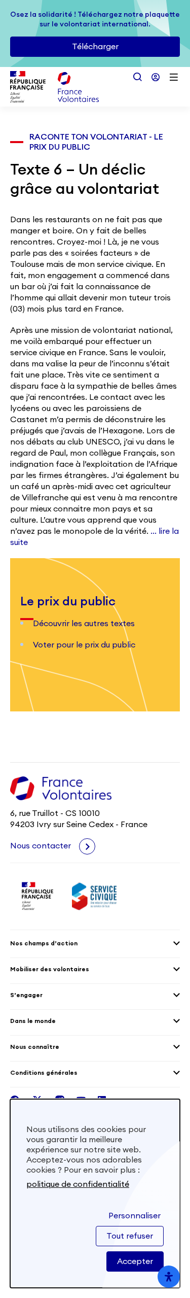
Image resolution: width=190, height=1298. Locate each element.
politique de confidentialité (77, 1184)
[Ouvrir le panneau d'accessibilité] (169, 1277)
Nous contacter (41, 846)
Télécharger (95, 47)
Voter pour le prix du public (84, 645)
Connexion (155, 77)
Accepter (135, 1261)
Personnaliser (134, 1216)
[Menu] (174, 77)
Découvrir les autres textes (84, 624)
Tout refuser (129, 1236)
